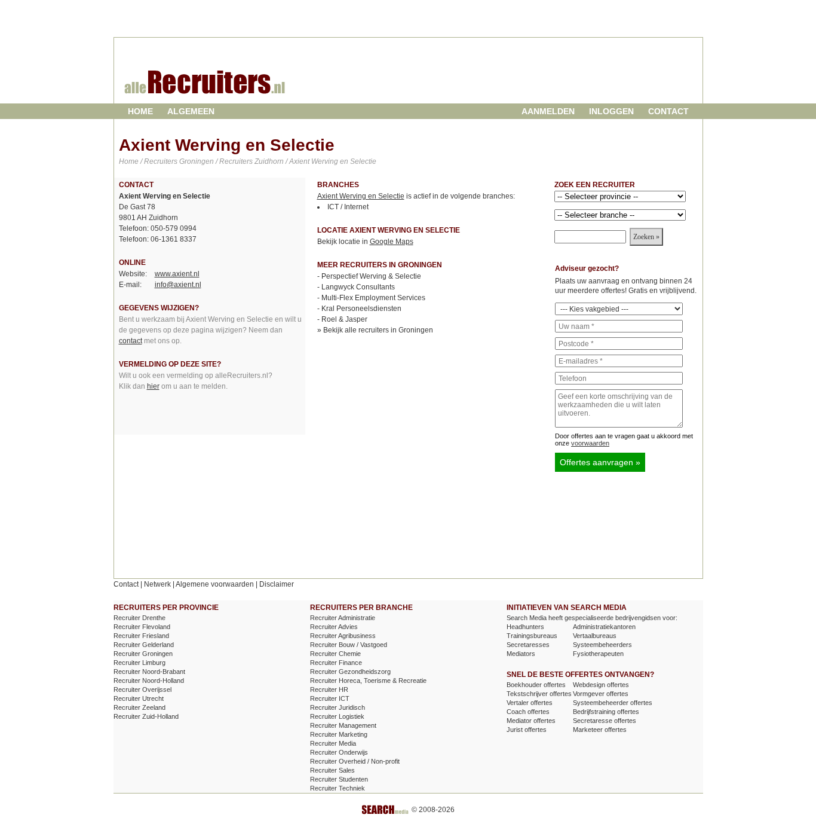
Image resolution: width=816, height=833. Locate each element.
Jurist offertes (527, 729)
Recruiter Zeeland (139, 707)
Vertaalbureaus (594, 635)
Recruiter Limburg (139, 662)
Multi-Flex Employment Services (373, 298)
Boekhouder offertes (536, 684)
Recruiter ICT (329, 698)
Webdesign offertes (601, 684)
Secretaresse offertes (604, 720)
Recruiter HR (329, 689)
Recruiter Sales (332, 770)
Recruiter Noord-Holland (148, 680)
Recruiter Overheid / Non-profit (355, 761)
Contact (668, 111)
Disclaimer (276, 584)
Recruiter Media (333, 743)
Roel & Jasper (344, 319)
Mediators (521, 653)
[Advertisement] (559, 80)
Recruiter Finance (336, 662)
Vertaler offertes (530, 702)
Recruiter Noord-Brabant (149, 671)
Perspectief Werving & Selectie (371, 276)
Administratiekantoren (604, 626)
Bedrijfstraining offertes (606, 711)
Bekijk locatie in (365, 241)
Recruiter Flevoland (141, 626)
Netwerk (157, 584)
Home (140, 111)
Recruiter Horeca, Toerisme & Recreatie (368, 680)
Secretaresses (528, 644)
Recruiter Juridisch (337, 707)
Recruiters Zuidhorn (251, 161)
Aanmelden (548, 111)
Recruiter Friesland (141, 635)
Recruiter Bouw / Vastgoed (348, 644)
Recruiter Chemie (335, 653)
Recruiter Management (343, 725)
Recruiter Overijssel (142, 689)
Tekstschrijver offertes (539, 693)
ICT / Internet (348, 207)
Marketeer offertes (600, 729)
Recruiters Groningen (179, 161)
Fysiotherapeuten (598, 653)
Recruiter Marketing (338, 734)
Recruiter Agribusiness (343, 635)
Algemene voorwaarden (215, 584)
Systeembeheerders (602, 644)
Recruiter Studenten (339, 779)
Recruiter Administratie (342, 617)
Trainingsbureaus (532, 635)
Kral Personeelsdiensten (361, 308)
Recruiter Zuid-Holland (146, 716)
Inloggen (611, 111)
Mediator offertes (531, 720)
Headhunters (525, 626)
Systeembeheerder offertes (612, 702)
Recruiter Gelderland (143, 644)
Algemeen (190, 111)
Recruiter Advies (334, 626)
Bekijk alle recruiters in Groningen (378, 330)
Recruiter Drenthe (139, 617)
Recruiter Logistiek (337, 716)
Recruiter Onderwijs (339, 752)
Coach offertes (528, 711)
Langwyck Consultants (358, 287)
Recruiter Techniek (337, 788)
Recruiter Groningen (143, 653)
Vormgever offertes (600, 693)
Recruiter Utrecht (138, 698)
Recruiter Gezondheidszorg (350, 671)
